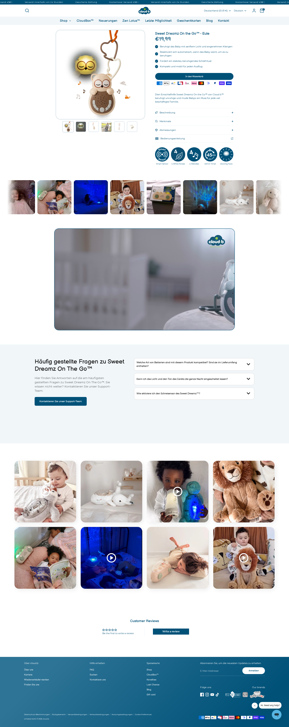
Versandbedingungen (77, 714)
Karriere (28, 674)
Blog (209, 21)
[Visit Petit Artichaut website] (233, 695)
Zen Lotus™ (131, 21)
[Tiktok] (217, 694)
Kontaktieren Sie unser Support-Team (60, 401)
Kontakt (223, 21)
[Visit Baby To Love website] (257, 695)
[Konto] (254, 11)
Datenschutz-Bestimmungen (37, 714)
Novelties (151, 679)
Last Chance (153, 684)
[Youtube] (212, 694)
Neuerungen (108, 21)
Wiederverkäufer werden (36, 679)
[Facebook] (202, 694)
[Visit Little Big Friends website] (245, 695)
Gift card (151, 694)
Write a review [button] (171, 631)
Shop (64, 21)
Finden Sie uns (31, 684)
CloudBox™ (85, 21)
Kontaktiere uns (98, 679)
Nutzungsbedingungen (122, 714)
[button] (68, 126)
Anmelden (254, 670)
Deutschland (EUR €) (216, 10)
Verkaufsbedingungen (99, 714)
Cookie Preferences (143, 714)
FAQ (92, 669)
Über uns (28, 669)
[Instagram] (207, 694)
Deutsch (238, 10)
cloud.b (46, 719)
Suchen (93, 674)
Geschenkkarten (189, 21)
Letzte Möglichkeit (158, 21)
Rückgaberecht (59, 714)
